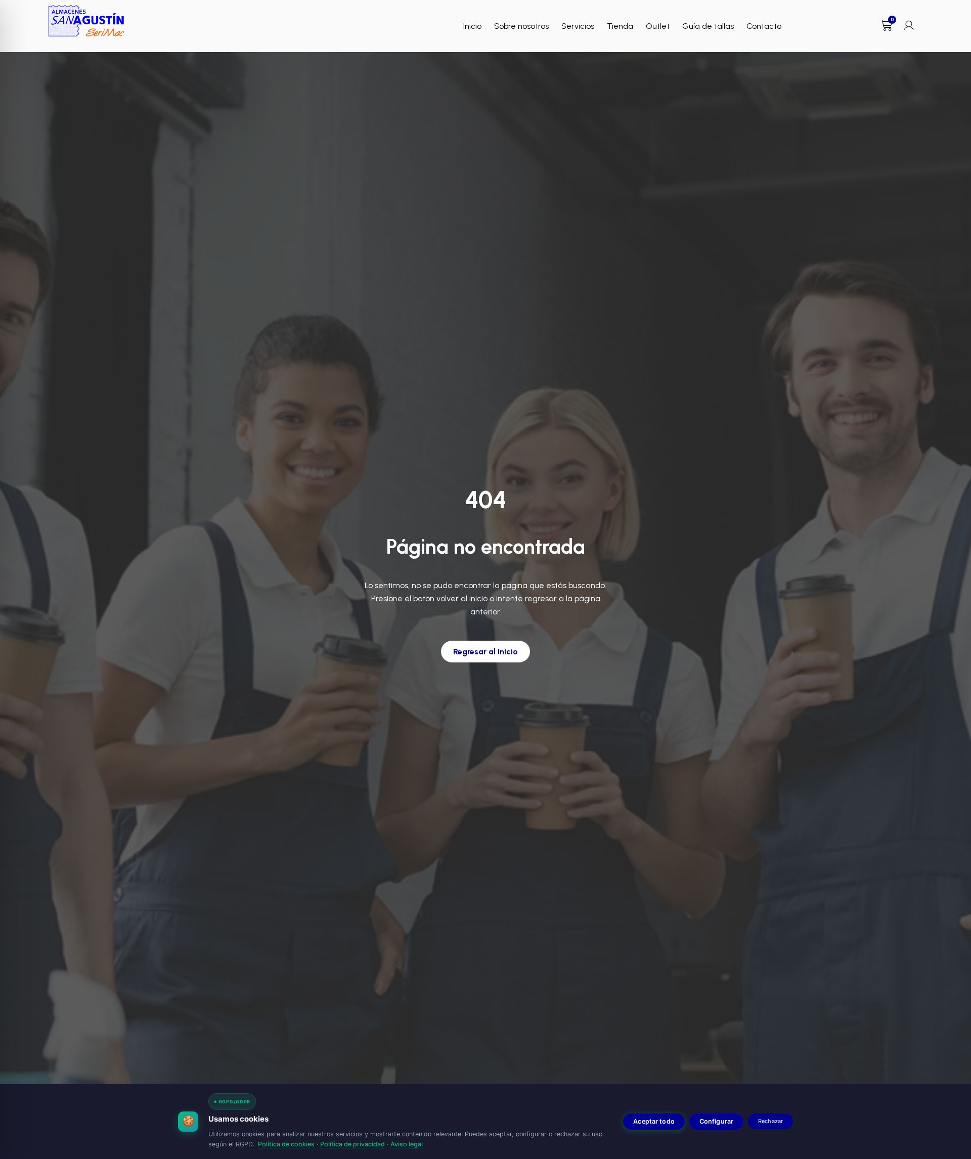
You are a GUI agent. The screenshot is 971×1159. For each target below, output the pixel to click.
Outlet (658, 26)
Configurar (716, 1121)
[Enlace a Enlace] (86, 21)
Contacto (763, 26)
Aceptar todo (654, 1121)
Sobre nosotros (521, 26)
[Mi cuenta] (909, 25)
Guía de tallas (708, 26)
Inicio (472, 26)
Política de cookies (286, 1144)
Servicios (577, 26)
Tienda (620, 26)
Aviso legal (406, 1144)
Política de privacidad (352, 1144)
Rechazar (770, 1121)
